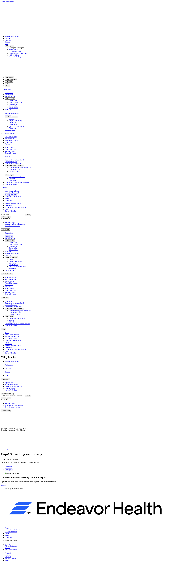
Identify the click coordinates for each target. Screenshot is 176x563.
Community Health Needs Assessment (17, 182)
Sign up (3, 485)
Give (6, 44)
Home (7, 449)
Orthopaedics (13, 106)
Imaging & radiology (15, 121)
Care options (9, 77)
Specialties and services (12, 226)
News (7, 198)
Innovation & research (12, 193)
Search (3, 214)
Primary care (9, 94)
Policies (7, 144)
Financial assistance (11, 140)
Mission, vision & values (13, 204)
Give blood (12, 180)
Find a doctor (9, 38)
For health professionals (12, 530)
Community (9, 81)
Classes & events (10, 153)
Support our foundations (17, 177)
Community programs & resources (20, 167)
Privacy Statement (10, 546)
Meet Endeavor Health (12, 191)
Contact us (8, 200)
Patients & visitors (11, 79)
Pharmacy (12, 119)
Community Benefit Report (13, 163)
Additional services (11, 117)
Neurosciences (13, 104)
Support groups (10, 138)
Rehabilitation (13, 124)
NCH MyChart (14, 55)
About (7, 83)
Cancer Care (13, 100)
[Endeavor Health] (88, 73)
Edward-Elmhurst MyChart (18, 53)
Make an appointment (12, 36)
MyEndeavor (13, 49)
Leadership (8, 205)
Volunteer (12, 178)
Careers (7, 42)
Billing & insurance (11, 149)
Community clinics (15, 169)
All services (12, 128)
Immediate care (10, 96)
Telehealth (8, 109)
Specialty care (10, 98)
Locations (8, 40)
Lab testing (12, 122)
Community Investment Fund (14, 160)
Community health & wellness (14, 165)
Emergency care (10, 130)
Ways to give (9, 175)
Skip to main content (7, 2)
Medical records (10, 151)
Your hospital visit (10, 137)
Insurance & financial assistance (15, 224)
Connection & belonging (13, 196)
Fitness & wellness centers (17, 126)
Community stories (11, 184)
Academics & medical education (15, 207)
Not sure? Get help (15, 57)
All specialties (13, 108)
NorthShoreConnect (15, 51)
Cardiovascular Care (15, 102)
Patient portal (10, 46)
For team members (11, 532)
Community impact (11, 162)
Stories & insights (10, 211)
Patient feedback (10, 147)
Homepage (8, 466)
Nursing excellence (11, 195)
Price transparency (11, 549)
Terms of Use (9, 544)
